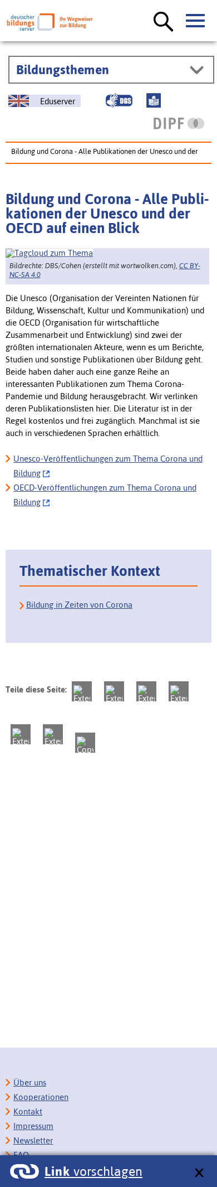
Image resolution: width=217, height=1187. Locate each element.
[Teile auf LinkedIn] (21, 734)
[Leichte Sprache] (153, 100)
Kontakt (27, 1111)
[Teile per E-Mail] (53, 734)
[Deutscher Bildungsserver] (50, 22)
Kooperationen (40, 1097)
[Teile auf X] (146, 691)
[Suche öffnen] (163, 22)
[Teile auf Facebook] (114, 691)
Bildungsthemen (62, 69)
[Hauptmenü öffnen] (196, 21)
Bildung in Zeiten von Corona (79, 604)
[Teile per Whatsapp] (179, 691)
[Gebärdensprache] (119, 100)
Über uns (29, 1082)
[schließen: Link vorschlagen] (199, 1173)
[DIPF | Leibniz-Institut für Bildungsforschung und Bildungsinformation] (178, 123)
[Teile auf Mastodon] (82, 691)
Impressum (33, 1126)
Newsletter (33, 1140)
